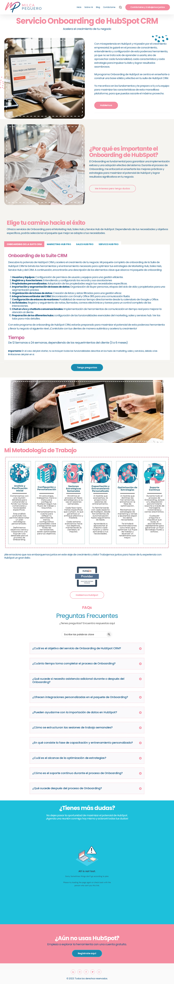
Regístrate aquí (87, 953)
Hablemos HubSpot (87, 595)
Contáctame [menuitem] (109, 7)
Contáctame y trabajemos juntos (147, 7)
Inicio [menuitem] (79, 7)
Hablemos (106, 105)
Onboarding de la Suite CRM (24, 244)
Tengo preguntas (87, 367)
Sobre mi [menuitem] (88, 7)
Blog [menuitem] (98, 7)
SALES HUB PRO (84, 244)
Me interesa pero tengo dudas (112, 188)
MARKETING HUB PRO (59, 244)
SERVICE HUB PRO (109, 244)
